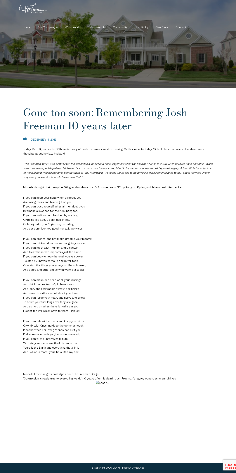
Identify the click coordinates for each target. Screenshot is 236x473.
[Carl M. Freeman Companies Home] (33, 8)
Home (26, 27)
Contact (181, 27)
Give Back (161, 27)
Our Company (46, 27)
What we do (73, 27)
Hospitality (141, 27)
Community (120, 27)
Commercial (98, 27)
